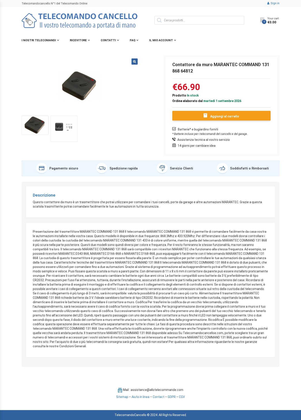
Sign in (274, 3)
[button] (135, 62)
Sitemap (122, 397)
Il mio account (161, 40)
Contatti (108, 40)
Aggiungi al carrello (224, 116)
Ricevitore (78, 40)
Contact (158, 397)
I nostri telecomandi (39, 40)
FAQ (132, 40)
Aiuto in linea (140, 397)
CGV (182, 397)
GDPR (172, 397)
